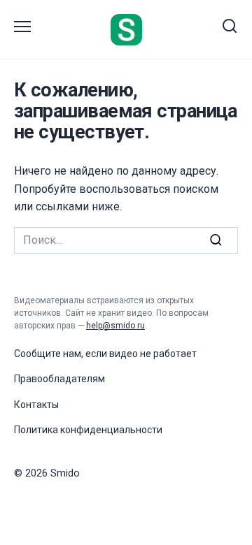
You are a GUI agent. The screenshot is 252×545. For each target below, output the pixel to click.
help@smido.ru (115, 325)
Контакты (36, 404)
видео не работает (153, 353)
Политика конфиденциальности (88, 429)
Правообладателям (59, 378)
